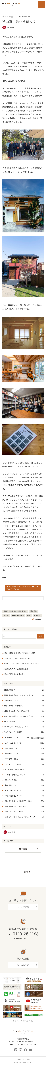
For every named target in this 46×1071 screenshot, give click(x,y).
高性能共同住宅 (18, 615)
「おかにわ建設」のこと (13, 743)
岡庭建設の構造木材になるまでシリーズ (18, 695)
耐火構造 (33, 611)
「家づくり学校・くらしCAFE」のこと (18, 801)
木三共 (6, 615)
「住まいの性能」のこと (13, 790)
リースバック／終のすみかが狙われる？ (18, 658)
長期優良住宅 (36, 738)
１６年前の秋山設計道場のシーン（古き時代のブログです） (22, 587)
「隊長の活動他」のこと (13, 796)
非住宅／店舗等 (9, 721)
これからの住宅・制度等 (13, 732)
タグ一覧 (38, 619)
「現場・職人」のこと (12, 748)
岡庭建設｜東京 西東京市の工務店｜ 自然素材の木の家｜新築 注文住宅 (11, 4)
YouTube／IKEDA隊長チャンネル (16, 727)
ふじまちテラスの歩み (13, 769)
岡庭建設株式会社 (23, 1033)
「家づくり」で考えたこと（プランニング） (20, 817)
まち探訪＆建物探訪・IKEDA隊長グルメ (18, 716)
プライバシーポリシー (23, 1059)
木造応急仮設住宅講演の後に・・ (16, 674)
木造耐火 (37, 615)
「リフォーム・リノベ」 (13, 764)
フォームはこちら (23, 907)
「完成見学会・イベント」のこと (16, 806)
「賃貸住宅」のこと (11, 700)
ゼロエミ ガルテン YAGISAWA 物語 (16, 711)
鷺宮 (28, 615)
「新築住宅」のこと (11, 753)
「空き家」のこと (10, 780)
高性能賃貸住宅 (9, 690)
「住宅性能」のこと (11, 737)
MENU (41, 4)
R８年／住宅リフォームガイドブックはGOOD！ (21, 663)
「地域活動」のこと (11, 785)
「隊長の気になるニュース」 (14, 811)
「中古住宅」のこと (11, 759)
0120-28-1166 (23, 934)
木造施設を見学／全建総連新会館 (16, 669)
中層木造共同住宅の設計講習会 (15, 611)
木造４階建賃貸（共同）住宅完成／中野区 (19, 653)
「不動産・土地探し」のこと (14, 775)
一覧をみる (26, 872)
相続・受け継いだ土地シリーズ (15, 705)
